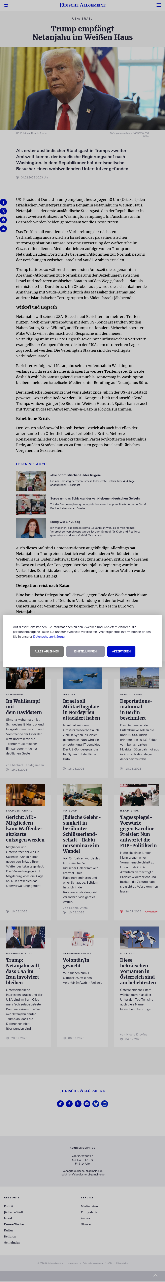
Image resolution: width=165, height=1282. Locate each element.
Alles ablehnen (47, 651)
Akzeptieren (121, 651)
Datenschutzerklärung (49, 636)
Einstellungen (85, 651)
